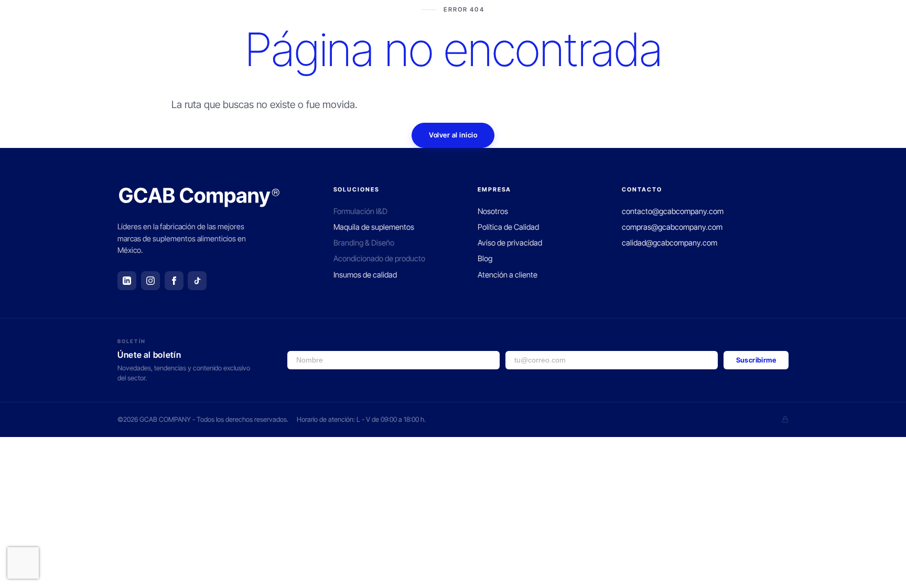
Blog (485, 258)
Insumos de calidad (365, 275)
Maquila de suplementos (373, 227)
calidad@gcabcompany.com (669, 243)
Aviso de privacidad (510, 243)
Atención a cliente (507, 275)
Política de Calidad (508, 227)
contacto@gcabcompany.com (673, 211)
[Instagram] (150, 280)
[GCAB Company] (199, 197)
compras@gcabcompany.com (672, 227)
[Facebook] (174, 280)
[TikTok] (197, 280)
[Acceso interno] (785, 419)
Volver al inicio (453, 135)
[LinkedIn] (126, 280)
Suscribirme (756, 360)
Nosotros (493, 211)
